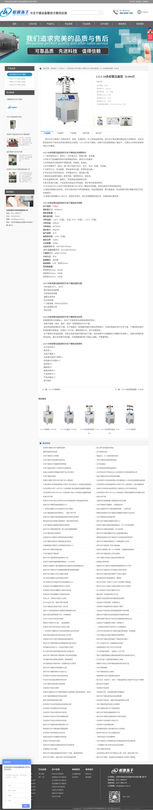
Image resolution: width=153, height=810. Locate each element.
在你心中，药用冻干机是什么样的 (54, 598)
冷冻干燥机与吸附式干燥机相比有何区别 (57, 541)
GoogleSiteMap (127, 808)
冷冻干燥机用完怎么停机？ (105, 672)
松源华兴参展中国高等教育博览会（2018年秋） (59, 562)
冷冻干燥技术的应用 (103, 749)
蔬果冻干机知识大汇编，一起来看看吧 (56, 623)
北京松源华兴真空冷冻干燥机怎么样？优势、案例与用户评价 (117, 753)
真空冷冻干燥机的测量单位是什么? (108, 521)
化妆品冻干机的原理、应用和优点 (108, 602)
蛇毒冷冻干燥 (47, 496)
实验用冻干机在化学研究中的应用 (54, 720)
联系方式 (88, 774)
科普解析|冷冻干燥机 (50, 749)
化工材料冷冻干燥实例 (59, 780)
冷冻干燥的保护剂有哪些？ (52, 533)
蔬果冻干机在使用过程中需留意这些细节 (110, 598)
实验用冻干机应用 (102, 688)
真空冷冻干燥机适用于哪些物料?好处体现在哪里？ (60, 655)
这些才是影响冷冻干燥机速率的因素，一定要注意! (113, 509)
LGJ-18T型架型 (130, 429)
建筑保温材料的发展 (50, 452)
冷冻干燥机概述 (101, 667)
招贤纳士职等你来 (102, 562)
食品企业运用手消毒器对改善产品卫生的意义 (58, 472)
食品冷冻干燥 (101, 496)
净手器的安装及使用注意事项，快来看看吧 (58, 659)
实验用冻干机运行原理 (51, 688)
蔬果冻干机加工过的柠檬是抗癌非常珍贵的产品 (112, 663)
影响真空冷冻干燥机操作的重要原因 (55, 729)
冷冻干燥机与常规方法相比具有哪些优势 (110, 558)
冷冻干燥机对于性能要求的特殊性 (54, 464)
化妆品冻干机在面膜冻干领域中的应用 (56, 594)
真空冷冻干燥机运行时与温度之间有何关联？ (112, 570)
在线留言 (145, 2)
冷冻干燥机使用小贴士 (14, 117)
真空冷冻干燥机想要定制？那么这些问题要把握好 (60, 529)
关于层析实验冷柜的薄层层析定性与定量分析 (58, 651)
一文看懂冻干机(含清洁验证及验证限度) (110, 745)
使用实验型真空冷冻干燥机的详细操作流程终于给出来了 (115, 513)
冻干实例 (104, 24)
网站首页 (53, 68)
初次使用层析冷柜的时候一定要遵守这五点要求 (59, 663)
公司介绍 (32, 24)
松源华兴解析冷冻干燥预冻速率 (54, 448)
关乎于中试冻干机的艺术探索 (53, 619)
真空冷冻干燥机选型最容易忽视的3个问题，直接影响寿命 (63, 753)
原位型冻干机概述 (102, 684)
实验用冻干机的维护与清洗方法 (107, 720)
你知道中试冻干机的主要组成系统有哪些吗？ (58, 639)
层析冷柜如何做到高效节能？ (53, 700)
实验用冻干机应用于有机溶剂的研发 (55, 676)
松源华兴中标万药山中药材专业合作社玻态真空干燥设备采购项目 (65, 501)
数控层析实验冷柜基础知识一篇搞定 (108, 578)
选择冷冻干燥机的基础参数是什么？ (55, 505)
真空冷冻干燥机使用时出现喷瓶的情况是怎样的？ (60, 643)
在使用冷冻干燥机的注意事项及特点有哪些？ (58, 537)
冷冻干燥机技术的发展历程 (105, 517)
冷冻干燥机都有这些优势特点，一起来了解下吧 (59, 513)
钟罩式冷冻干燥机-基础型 (17, 79)
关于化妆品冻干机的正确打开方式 (108, 590)
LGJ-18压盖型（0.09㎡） (69, 429)
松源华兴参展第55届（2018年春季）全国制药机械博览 (115, 549)
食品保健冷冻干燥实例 (59, 783)
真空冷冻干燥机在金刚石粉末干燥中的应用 (111, 716)
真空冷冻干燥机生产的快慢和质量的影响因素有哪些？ (61, 570)
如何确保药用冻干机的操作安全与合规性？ (111, 729)
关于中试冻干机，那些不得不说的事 (55, 602)
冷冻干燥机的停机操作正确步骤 (54, 684)
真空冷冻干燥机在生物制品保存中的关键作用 (58, 745)
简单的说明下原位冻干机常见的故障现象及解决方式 (114, 619)
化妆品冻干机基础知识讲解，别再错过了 (110, 623)
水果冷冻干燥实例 (57, 790)
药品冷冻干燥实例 (57, 774)
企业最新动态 (76, 774)
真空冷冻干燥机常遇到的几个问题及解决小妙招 (112, 541)
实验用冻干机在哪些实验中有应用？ (55, 708)
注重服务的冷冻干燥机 (14, 99)
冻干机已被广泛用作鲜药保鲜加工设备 (109, 659)
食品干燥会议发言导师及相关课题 (108, 476)
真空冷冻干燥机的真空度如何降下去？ (56, 724)
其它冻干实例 (56, 796)
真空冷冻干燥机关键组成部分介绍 (108, 712)
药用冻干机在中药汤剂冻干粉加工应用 (56, 627)
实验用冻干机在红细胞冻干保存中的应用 (57, 590)
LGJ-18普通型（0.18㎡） (48, 429)
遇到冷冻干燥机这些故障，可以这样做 (109, 529)
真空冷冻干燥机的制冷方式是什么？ (55, 672)
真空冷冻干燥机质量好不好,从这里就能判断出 (112, 533)
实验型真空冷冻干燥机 (17, 74)
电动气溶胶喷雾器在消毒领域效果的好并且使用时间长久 (115, 655)
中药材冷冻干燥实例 (58, 787)
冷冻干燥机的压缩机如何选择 (106, 460)
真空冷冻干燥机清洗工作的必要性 (108, 553)
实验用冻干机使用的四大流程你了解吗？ (110, 606)
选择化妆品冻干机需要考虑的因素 (54, 737)
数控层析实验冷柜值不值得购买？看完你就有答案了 (61, 521)
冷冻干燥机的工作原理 (51, 456)
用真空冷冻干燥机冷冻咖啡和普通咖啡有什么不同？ (114, 566)
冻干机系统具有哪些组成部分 (106, 468)
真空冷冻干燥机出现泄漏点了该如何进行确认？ (112, 639)
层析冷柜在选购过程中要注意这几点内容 (57, 635)
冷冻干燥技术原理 (49, 476)
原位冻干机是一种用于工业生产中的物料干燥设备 (113, 582)
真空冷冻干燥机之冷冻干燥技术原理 (55, 574)
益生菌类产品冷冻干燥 (14, 152)
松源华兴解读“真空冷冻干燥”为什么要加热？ (58, 480)
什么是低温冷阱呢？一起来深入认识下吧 (110, 651)
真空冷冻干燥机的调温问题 (52, 549)
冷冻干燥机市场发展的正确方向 (54, 460)
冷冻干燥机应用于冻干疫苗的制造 (108, 708)
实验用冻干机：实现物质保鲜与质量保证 (110, 692)
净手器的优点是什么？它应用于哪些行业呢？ (58, 647)
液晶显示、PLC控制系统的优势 (107, 456)
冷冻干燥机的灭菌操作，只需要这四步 (109, 505)
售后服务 (88, 777)
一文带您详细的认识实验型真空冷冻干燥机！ (58, 509)
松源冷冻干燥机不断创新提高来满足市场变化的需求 (61, 517)
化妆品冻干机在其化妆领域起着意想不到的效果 (112, 610)
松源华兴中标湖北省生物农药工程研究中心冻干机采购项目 (116, 488)
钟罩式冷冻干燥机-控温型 (17, 82)
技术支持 (75, 777)
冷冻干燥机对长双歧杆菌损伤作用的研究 (110, 635)
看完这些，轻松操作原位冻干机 (107, 594)
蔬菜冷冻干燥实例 (57, 793)
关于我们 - (132, 2)
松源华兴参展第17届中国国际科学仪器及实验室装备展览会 (63, 566)
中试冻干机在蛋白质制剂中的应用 (54, 680)
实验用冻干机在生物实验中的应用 (54, 712)
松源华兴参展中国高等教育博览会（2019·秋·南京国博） (115, 525)
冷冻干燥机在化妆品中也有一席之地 (55, 606)
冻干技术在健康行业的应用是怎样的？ (56, 578)
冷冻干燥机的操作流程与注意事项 (108, 704)
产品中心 (50, 24)
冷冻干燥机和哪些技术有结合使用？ (55, 696)
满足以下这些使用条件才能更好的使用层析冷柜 (59, 610)
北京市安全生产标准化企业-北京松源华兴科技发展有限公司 (116, 472)
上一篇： (51, 389)
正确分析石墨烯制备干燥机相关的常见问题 (111, 501)
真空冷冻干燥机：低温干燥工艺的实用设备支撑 (59, 757)
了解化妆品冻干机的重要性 (105, 737)
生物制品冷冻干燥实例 (59, 777)
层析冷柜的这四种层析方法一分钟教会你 (57, 615)
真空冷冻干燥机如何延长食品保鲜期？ (109, 696)
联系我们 (140, 24)
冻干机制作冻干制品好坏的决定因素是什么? (58, 582)
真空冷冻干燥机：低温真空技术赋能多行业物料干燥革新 (115, 757)
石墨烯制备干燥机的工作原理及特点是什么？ (58, 545)
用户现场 (41, 774)
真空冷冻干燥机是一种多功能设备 (108, 545)
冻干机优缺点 (101, 464)
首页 (14, 24)
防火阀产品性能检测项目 (105, 448)
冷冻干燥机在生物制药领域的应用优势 (56, 525)
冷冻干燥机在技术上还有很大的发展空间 (57, 468)
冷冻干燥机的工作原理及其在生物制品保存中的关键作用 (115, 741)
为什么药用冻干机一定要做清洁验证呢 (109, 643)
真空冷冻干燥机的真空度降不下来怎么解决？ (112, 574)
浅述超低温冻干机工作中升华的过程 (108, 647)
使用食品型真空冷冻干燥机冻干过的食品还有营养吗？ (115, 537)
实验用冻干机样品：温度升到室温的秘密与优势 (112, 700)
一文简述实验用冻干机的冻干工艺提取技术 (111, 627)
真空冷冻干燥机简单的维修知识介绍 (55, 558)
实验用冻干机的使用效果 (105, 724)
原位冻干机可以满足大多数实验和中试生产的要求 (113, 586)
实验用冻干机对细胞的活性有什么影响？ (57, 586)
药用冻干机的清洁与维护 (51, 741)
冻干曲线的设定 (101, 452)
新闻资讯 (122, 24)
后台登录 (136, 808)
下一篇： (130, 389)
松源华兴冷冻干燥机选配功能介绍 (18, 169)
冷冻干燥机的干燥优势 (51, 553)
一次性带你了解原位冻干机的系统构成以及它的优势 (61, 631)
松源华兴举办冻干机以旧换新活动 (108, 733)
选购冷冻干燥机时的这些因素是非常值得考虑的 (112, 615)
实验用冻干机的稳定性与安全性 (54, 733)
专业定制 (68, 24)
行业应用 (86, 24)
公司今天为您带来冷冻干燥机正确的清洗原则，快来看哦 (115, 631)
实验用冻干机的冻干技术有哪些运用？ (56, 716)
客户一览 (41, 777)
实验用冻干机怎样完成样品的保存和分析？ (58, 704)
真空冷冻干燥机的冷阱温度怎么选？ (55, 667)
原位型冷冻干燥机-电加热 (17, 85)
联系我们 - (139, 2)
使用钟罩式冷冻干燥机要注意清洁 (108, 676)
